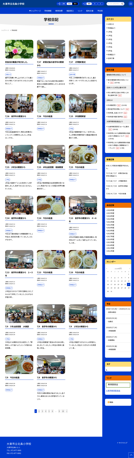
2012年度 (110, 251)
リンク (80, 10)
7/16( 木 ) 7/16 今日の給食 (116, 193)
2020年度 (110, 227)
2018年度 (110, 233)
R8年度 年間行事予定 (117, 116)
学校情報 (47, 10)
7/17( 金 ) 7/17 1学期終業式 (116, 181)
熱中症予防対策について (118, 109)
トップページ (36, 10)
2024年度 (110, 216)
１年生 (110, 32)
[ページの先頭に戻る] (131, 455)
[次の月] (129, 268)
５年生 (110, 47)
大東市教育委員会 (113, 390)
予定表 (100, 10)
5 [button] (49, 411)
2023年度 (110, 219)
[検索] (123, 4)
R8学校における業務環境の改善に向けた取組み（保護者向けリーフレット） (119, 145)
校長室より (111, 28)
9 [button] (59, 411)
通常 (63, 4)
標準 (89, 4)
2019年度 (110, 230)
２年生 (110, 35)
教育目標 (58, 10)
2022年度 (110, 222)
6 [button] (52, 411)
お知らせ (111, 24)
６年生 (110, 51)
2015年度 (110, 242)
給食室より (111, 54)
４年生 (110, 43)
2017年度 (110, 236)
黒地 (75, 4)
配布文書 (89, 10)
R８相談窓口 (117, 105)
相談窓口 (70, 10)
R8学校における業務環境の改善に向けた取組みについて (119, 136)
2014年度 (110, 245)
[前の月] (106, 268)
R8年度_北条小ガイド (117, 113)
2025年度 (110, 213)
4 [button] (45, 411)
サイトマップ (123, 442)
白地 (69, 4)
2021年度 (110, 225)
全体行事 (111, 58)
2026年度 (110, 210)
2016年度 (110, 239)
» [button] (66, 411)
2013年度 (110, 248)
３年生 (110, 39)
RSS (111, 402)
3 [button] (42, 411)
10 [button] (63, 411)
